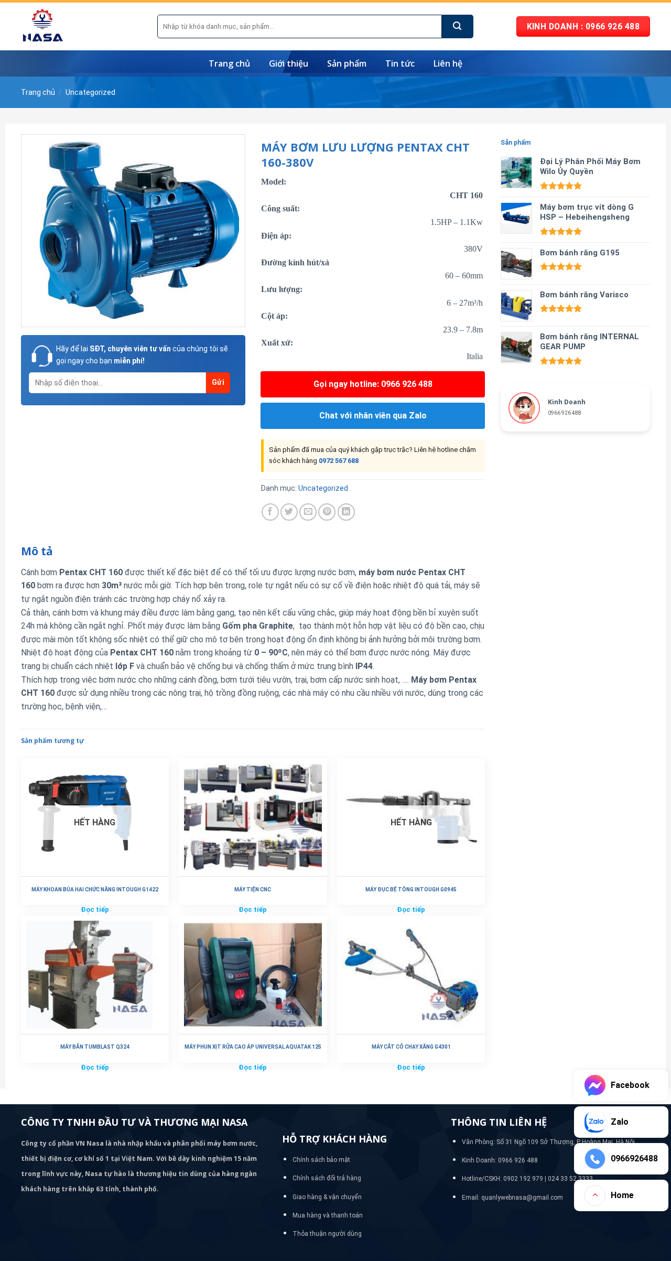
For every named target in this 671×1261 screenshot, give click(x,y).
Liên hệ (448, 63)
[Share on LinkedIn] (346, 512)
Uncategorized (90, 92)
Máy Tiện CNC (252, 889)
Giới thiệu (288, 63)
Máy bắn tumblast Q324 (94, 1047)
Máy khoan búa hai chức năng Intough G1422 (94, 889)
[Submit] (457, 26)
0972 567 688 (339, 461)
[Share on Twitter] (289, 512)
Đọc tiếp (95, 909)
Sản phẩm (346, 63)
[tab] (37, 551)
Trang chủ (229, 63)
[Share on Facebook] (270, 512)
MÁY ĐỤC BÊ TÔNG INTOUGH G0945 (411, 889)
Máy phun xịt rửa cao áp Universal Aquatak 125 (253, 1047)
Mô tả (37, 551)
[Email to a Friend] (308, 512)
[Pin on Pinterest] (327, 512)
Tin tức (400, 63)
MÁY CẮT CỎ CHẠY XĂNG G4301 (411, 1047)
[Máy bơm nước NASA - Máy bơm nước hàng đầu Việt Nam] (81, 26)
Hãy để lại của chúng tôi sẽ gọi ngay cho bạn (142, 354)
